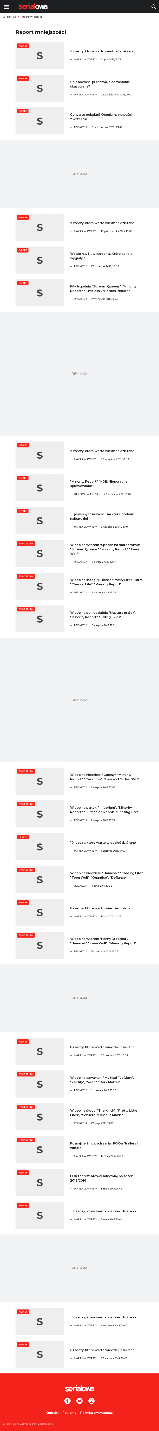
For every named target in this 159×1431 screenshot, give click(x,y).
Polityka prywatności (96, 1413)
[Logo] (33, 6)
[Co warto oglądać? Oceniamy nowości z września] (40, 120)
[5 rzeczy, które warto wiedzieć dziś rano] (40, 55)
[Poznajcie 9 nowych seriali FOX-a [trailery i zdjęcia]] (40, 1149)
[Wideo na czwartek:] (40, 1084)
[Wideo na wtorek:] (40, 553)
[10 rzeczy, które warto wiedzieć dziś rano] (40, 846)
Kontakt (52, 1413)
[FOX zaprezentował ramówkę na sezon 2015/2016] (40, 1182)
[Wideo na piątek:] (40, 813)
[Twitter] (79, 1401)
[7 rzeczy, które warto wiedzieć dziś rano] (40, 227)
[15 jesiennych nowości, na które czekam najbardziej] (40, 520)
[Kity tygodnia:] (40, 292)
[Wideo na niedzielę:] (40, 781)
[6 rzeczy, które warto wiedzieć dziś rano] (40, 1354)
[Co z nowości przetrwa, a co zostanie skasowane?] (40, 88)
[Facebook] (67, 1401)
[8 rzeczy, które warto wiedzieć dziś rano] (40, 912)
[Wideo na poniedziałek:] (40, 619)
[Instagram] (92, 1401)
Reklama (69, 1413)
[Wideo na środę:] (40, 586)
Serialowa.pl (9, 16)
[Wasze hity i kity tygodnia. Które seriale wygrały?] (40, 260)
